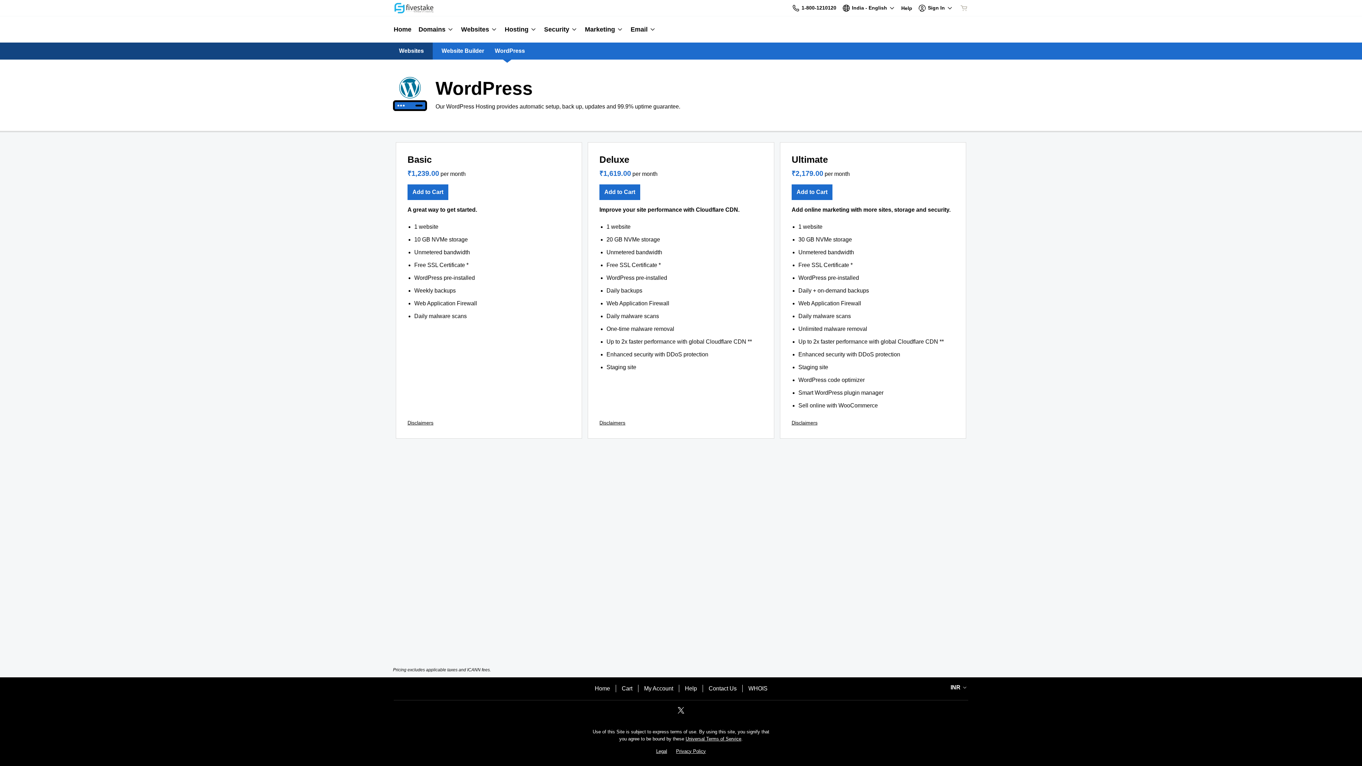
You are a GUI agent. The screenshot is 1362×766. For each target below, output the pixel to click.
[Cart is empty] (964, 8)
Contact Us (723, 688)
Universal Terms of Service (713, 739)
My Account (658, 688)
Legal (661, 751)
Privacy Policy (691, 751)
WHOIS (758, 688)
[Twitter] (681, 713)
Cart (627, 688)
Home (602, 688)
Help (691, 688)
